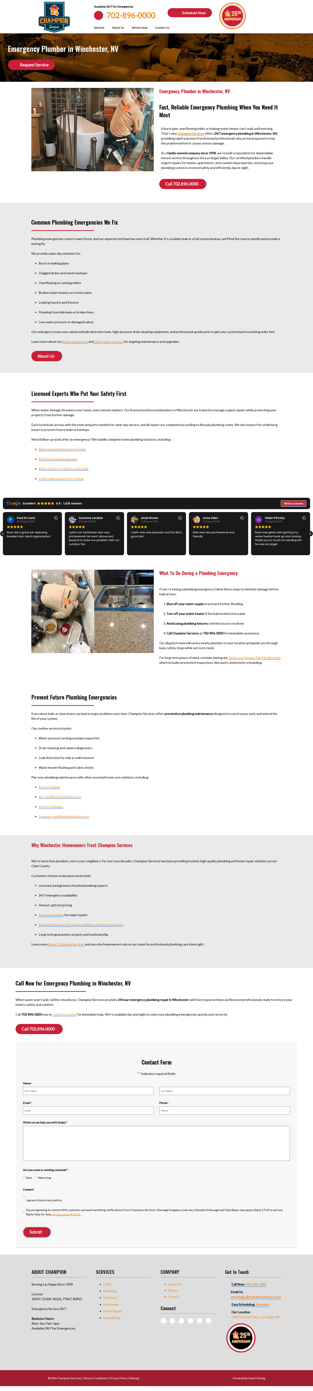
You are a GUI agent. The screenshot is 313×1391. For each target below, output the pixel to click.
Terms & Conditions (95, 1378)
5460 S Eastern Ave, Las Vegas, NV (255, 1317)
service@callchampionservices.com (256, 1297)
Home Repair (112, 1311)
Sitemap (134, 1378)
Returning (44, 1177)
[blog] (163, 1321)
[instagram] (172, 1321)
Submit (36, 1231)
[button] (310, 533)
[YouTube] (199, 1321)
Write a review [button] (293, 503)
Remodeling (111, 1318)
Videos (173, 1290)
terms (77, 1214)
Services (99, 27)
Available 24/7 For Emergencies (113, 6)
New (29, 1177)
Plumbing (109, 1291)
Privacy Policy (118, 1378)
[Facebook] (181, 1321)
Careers (173, 1297)
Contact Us (162, 27)
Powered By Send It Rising (249, 1378)
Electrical (110, 1298)
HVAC (107, 1284)
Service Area (139, 27)
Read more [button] (262, 549)
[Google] (190, 1321)
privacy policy (61, 1214)
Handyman (111, 1304)
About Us (118, 27)
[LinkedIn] (208, 1321)
